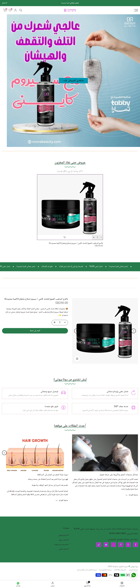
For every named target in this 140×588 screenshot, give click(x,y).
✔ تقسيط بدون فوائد (61, 544)
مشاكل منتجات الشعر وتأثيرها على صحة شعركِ (119, 475)
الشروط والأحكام (120, 570)
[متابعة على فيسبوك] (135, 544)
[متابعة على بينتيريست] (121, 544)
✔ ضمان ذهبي (64, 549)
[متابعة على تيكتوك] (98, 544)
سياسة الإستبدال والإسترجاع (87, 570)
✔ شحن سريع (64, 540)
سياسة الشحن (133, 570)
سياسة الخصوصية (105, 570)
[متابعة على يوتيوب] (106, 544)
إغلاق (135, 3)
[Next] (76, 331)
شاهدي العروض (76, 80)
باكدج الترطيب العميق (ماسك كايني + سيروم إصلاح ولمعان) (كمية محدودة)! (76, 243)
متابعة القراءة (133, 495)
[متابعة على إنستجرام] (128, 544)
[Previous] (133, 331)
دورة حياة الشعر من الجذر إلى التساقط (52, 475)
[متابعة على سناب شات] (113, 544)
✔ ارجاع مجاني (63, 535)
